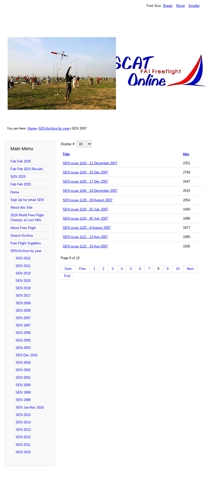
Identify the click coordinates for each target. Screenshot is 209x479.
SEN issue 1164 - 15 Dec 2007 (85, 172)
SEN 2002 (23, 370)
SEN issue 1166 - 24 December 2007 (90, 191)
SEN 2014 (23, 422)
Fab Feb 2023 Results (26, 169)
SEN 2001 (23, 378)
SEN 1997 (23, 325)
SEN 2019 (23, 273)
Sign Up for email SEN (27, 200)
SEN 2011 (23, 445)
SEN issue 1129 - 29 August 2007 (87, 200)
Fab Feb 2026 (20, 161)
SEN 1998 (23, 400)
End (67, 276)
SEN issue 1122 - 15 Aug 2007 (85, 246)
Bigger (168, 6)
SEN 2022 (23, 258)
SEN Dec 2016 (26, 355)
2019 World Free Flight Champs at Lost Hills (27, 217)
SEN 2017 (23, 295)
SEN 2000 (23, 385)
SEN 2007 (23, 318)
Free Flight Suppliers (25, 243)
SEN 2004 (23, 362)
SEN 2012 (23, 437)
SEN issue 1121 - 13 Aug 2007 (85, 237)
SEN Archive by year (53, 128)
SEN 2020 (23, 281)
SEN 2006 (23, 333)
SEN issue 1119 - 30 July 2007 (85, 218)
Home (32, 128)
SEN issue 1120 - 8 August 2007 (87, 228)
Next (190, 269)
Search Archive (21, 235)
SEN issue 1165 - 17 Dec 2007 (85, 181)
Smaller (194, 6)
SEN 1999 (23, 392)
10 (177, 269)
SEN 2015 (23, 415)
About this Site (21, 207)
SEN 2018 (23, 288)
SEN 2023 (17, 177)
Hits (186, 154)
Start (68, 269)
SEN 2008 (23, 310)
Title (66, 154)
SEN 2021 (23, 266)
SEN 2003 (23, 348)
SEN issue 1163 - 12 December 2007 (90, 163)
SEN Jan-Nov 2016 (30, 407)
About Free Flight (23, 228)
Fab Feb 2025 (20, 184)
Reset (180, 6)
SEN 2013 (23, 430)
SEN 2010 (23, 452)
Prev (82, 269)
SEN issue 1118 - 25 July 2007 (85, 209)
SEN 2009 (23, 303)
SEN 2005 (23, 340)
